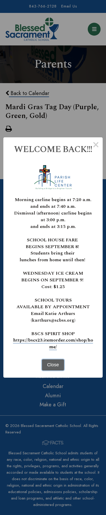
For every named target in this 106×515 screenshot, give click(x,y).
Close (53, 364)
